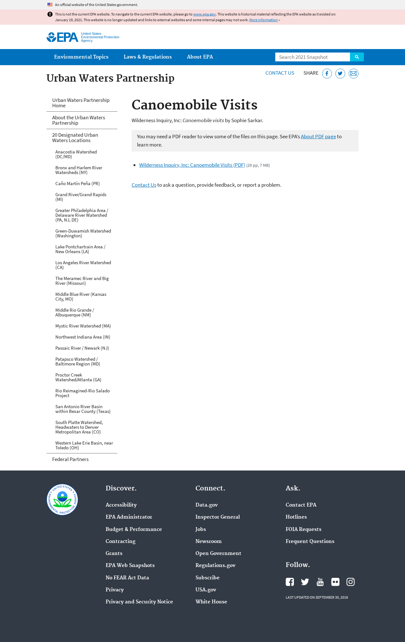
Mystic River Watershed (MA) (83, 326)
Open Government (218, 554)
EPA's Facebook (290, 582)
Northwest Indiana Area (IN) (82, 337)
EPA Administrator (129, 517)
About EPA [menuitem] (200, 57)
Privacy (115, 590)
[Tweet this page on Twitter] (340, 73)
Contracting (120, 542)
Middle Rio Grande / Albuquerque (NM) (74, 312)
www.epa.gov (204, 14)
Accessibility (121, 505)
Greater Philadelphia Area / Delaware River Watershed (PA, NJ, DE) (81, 215)
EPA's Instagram (350, 582)
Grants (114, 554)
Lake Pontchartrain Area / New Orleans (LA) (80, 249)
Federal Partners (70, 459)
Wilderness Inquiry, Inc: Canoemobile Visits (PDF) (192, 164)
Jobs (201, 530)
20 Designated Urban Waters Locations (75, 137)
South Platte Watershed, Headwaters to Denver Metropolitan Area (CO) (79, 427)
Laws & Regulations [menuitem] (148, 57)
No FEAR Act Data (127, 578)
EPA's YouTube (320, 582)
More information (263, 19)
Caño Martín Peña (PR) (77, 183)
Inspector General (218, 517)
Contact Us (279, 72)
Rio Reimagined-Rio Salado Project (82, 393)
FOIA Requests (303, 530)
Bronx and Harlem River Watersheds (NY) (78, 170)
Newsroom (209, 542)
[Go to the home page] (62, 37)
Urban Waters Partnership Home (80, 103)
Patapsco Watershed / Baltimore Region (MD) (77, 361)
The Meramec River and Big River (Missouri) (82, 280)
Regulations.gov (215, 566)
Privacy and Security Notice (139, 602)
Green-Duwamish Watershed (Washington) (83, 233)
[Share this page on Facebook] (327, 73)
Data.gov (207, 505)
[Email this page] (353, 73)
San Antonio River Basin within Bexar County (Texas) (83, 408)
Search (357, 57)
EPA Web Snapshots (130, 566)
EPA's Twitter (305, 582)
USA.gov (206, 590)
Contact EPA (301, 505)
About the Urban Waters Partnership (78, 120)
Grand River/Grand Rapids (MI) (80, 196)
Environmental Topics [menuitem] (81, 57)
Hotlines (296, 517)
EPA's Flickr (335, 582)
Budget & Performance (134, 530)
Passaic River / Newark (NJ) (82, 348)
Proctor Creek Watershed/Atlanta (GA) (78, 377)
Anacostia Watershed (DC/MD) (76, 154)
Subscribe (208, 578)
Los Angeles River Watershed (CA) (83, 264)
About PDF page (318, 136)
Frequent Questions (310, 542)
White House (211, 602)
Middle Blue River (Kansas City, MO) (80, 296)
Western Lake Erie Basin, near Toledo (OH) (84, 445)
